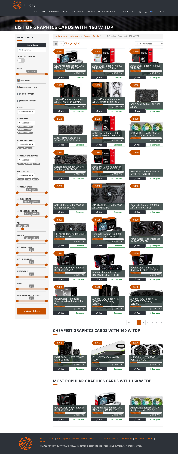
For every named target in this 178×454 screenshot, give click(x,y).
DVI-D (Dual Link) (24, 247)
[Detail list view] (61, 43)
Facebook (139, 438)
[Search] (146, 11)
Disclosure (104, 438)
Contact (116, 438)
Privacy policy (63, 438)
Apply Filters (33, 311)
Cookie (75, 438)
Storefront (127, 438)
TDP (18, 223)
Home (43, 438)
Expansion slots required (29, 295)
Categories (39, 11)
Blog (133, 11)
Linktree (44, 441)
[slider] (17, 74)
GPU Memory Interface (27, 156)
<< (129, 322)
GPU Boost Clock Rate (27, 211)
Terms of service (89, 438)
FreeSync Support (28, 101)
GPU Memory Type (25, 140)
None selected (25, 111)
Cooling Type (23, 171)
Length (20, 235)
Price (19, 68)
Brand (20, 107)
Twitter (149, 438)
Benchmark (77, 11)
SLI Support (25, 80)
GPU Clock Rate (24, 199)
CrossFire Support (28, 87)
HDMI (19, 283)
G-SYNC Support (27, 94)
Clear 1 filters (32, 45)
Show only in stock (26, 56)
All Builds (123, 11)
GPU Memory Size (24, 187)
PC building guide (107, 11)
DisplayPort (22, 271)
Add (62, 77)
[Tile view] (55, 43)
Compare (91, 11)
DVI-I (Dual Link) (24, 259)
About (51, 438)
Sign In (160, 11)
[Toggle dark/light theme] (140, 11)
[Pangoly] (24, 3)
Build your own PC (58, 11)
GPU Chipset (22, 119)
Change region (72, 43)
